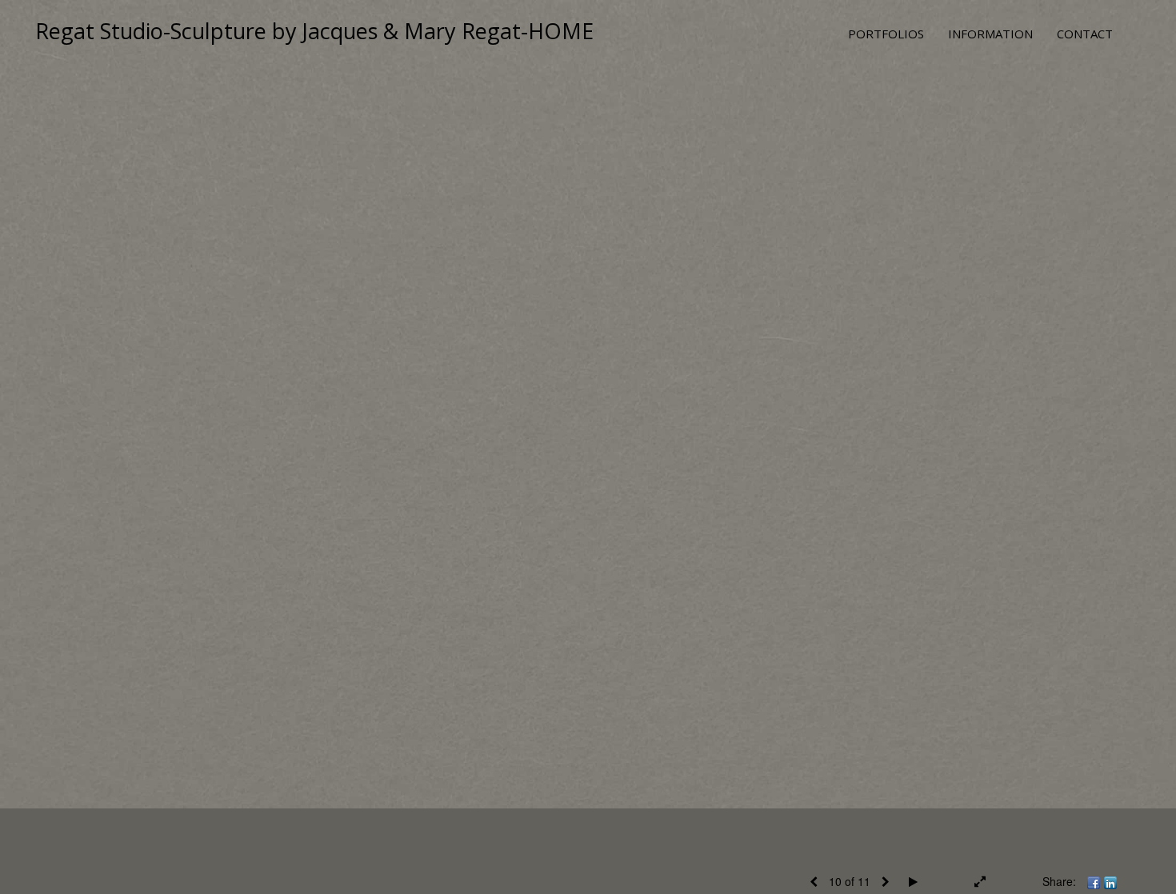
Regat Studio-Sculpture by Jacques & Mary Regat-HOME (314, 31)
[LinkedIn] (1110, 881)
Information (990, 34)
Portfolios (886, 34)
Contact (1085, 34)
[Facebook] (1093, 881)
